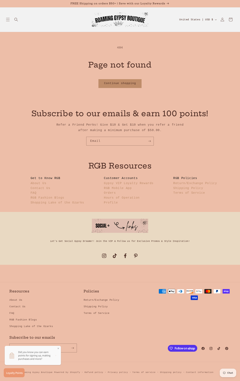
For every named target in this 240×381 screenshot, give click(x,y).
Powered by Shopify (67, 372)
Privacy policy (118, 372)
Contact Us (40, 188)
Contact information (199, 372)
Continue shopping (120, 83)
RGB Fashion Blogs (47, 198)
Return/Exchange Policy (195, 183)
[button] (8, 19)
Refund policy (94, 372)
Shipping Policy (188, 188)
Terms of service (143, 372)
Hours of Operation (122, 198)
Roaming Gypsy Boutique (37, 372)
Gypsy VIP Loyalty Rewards (129, 183)
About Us (38, 183)
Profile (111, 202)
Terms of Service (189, 193)
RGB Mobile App (118, 188)
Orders (110, 193)
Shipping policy (171, 372)
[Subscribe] (149, 141)
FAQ (34, 193)
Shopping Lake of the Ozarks (57, 202)
